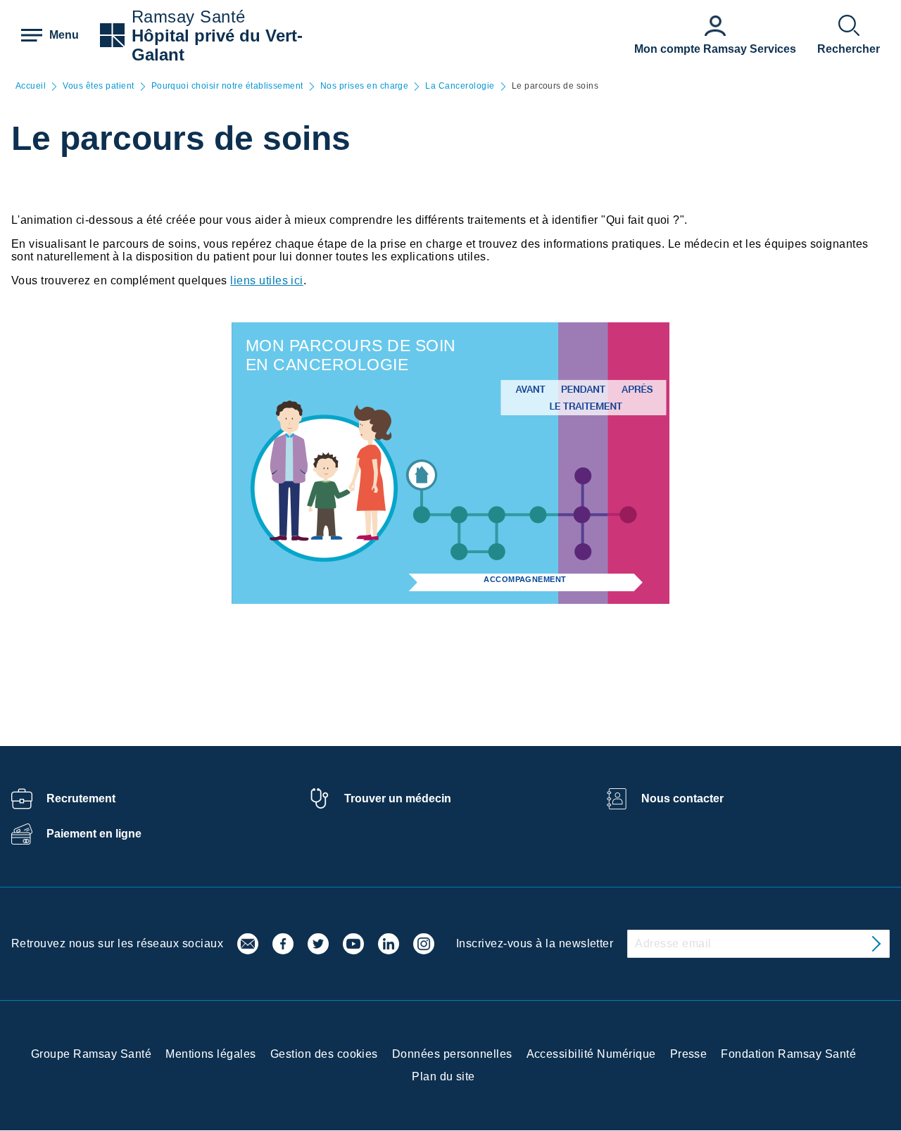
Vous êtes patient (98, 86)
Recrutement (80, 798)
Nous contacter (682, 798)
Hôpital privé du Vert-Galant (217, 45)
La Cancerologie (459, 86)
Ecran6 (538, 515)
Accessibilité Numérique (591, 1054)
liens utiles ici (266, 280)
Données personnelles (452, 1054)
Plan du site (443, 1076)
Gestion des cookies (324, 1054)
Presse (688, 1054)
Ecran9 (583, 551)
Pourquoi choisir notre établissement (227, 86)
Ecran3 (459, 551)
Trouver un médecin (397, 798)
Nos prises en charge (364, 86)
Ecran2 (459, 515)
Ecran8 (583, 476)
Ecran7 (582, 515)
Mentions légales (210, 1054)
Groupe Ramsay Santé (91, 1054)
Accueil (30, 86)
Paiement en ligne (93, 834)
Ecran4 (496, 551)
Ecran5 (496, 515)
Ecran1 (421, 515)
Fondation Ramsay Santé (788, 1054)
